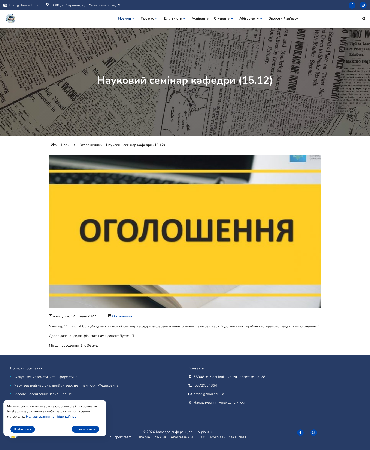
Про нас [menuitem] (147, 18)
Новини (67, 145)
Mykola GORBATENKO (228, 437)
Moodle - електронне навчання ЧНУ (43, 394)
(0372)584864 (205, 385)
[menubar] (210, 19)
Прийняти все (22, 429)
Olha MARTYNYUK (151, 437)
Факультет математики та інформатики (45, 376)
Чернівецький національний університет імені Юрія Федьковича (66, 385)
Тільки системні (85, 429)
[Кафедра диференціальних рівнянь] (10, 19)
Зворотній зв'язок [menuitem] (283, 18)
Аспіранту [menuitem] (200, 18)
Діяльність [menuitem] (173, 18)
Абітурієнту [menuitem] (249, 18)
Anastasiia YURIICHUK (188, 437)
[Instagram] (363, 5)
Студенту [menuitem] (222, 18)
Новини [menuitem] (124, 18)
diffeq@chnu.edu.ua (209, 394)
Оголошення (89, 145)
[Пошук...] (364, 19)
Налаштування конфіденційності (220, 402)
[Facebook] (352, 5)
